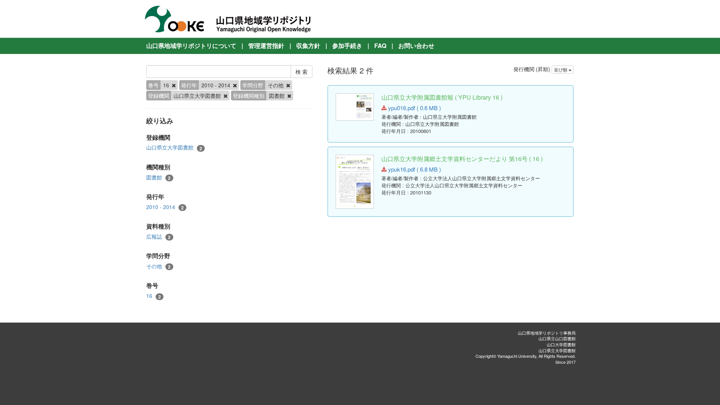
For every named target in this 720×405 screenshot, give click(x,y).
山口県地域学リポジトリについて (191, 45)
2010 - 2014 (165, 207)
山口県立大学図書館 (174, 147)
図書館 (158, 177)
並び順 (561, 69)
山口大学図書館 (561, 344)
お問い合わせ (416, 45)
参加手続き (347, 45)
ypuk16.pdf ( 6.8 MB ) (414, 169)
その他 (158, 266)
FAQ (380, 45)
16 (153, 296)
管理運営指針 (266, 45)
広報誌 (158, 237)
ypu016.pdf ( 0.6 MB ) (414, 108)
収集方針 (308, 45)
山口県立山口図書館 (557, 338)
